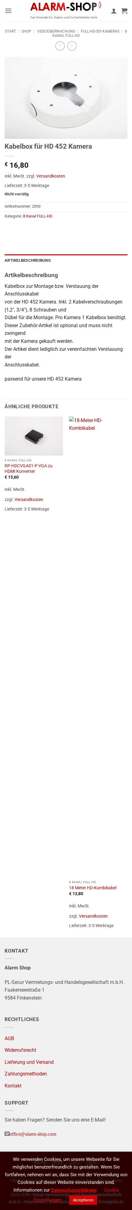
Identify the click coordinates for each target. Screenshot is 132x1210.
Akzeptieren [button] (83, 1200)
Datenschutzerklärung (74, 1190)
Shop (26, 31)
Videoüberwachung (56, 31)
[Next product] (60, 46)
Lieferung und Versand (29, 1062)
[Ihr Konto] (114, 11)
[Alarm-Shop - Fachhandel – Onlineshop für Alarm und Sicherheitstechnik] (66, 11)
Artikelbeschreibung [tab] (28, 260)
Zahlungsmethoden (26, 1074)
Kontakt (13, 1086)
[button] (8, 10)
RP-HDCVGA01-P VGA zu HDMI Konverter (28, 468)
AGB (9, 1038)
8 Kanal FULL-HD (37, 216)
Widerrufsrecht (20, 1050)
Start (10, 31)
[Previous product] (72, 46)
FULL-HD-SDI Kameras (100, 31)
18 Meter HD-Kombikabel (92, 887)
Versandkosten (50, 176)
